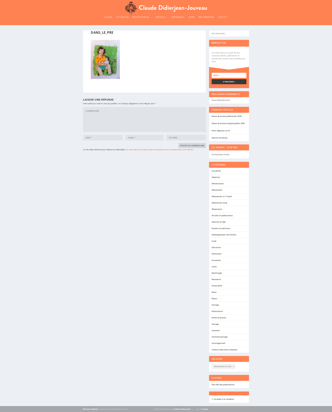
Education (216, 247)
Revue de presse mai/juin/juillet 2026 (228, 123)
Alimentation (218, 183)
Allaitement (217, 190)
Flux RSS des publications (223, 384)
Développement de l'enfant (224, 234)
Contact (223, 17)
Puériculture (217, 311)
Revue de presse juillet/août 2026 (226, 116)
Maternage (217, 273)
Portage (215, 305)
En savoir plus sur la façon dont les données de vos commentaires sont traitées (159, 149)
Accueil (108, 17)
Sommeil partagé (219, 337)
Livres (191, 17)
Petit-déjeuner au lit (221, 130)
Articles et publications (222, 215)
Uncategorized (218, 343)
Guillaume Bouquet (182, 409)
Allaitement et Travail (222, 196)
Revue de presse (140, 17)
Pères (214, 292)
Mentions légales (90, 409)
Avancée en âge (219, 222)
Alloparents (217, 209)
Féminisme (216, 254)
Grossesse (216, 260)
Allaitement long (219, 203)
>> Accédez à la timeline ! (223, 399)
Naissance (216, 279)
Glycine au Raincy (219, 138)
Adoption (216, 177)
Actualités (122, 17)
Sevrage (215, 324)
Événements (177, 17)
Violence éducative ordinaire (224, 349)
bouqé (205, 409)
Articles (160, 17)
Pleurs (214, 298)
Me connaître (206, 17)
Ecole (214, 241)
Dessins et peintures (221, 228)
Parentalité (217, 285)
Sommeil (216, 330)
